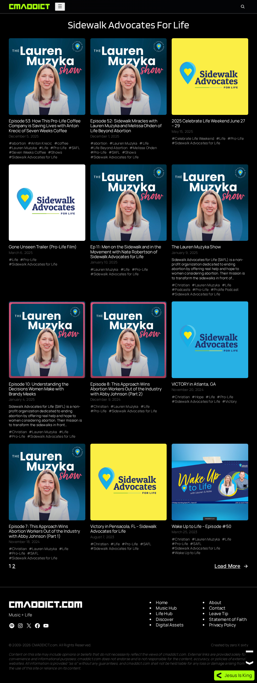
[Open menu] (60, 7)
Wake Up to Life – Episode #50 (201, 526)
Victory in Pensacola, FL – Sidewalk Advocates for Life (123, 529)
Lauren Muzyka (24, 148)
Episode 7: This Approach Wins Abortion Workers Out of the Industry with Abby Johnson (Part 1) (44, 531)
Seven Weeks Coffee (29, 152)
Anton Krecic (41, 143)
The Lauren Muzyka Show (196, 246)
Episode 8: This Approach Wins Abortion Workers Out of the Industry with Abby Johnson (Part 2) (126, 389)
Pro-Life (60, 148)
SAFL (76, 148)
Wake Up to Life (187, 553)
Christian (182, 285)
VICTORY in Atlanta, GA (194, 384)
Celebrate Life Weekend (194, 138)
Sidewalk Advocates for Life (34, 157)
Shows (56, 152)
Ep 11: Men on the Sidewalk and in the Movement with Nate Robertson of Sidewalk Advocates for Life (125, 251)
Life (45, 148)
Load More (231, 566)
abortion (19, 143)
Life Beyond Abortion (110, 148)
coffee (62, 143)
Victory (231, 401)
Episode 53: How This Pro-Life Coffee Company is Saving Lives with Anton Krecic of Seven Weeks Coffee (45, 125)
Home (162, 602)
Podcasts (182, 289)
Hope (199, 397)
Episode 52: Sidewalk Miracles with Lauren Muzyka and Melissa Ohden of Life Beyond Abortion (126, 125)
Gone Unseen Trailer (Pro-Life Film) (43, 246)
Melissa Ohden (145, 148)
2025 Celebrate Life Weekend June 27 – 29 (208, 123)
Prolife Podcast (226, 289)
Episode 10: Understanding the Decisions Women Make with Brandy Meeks (39, 389)
